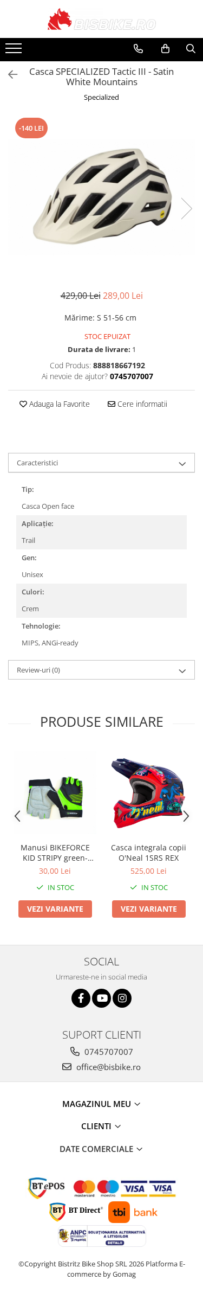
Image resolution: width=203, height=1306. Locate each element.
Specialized (101, 97)
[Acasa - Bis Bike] (102, 19)
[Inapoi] (8, 74)
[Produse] (14, 51)
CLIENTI (97, 1126)
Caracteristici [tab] (37, 463)
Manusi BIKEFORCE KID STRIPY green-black (55, 852)
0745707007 (107, 1051)
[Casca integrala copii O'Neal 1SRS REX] (148, 792)
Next (186, 208)
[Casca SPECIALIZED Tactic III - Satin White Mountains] (101, 197)
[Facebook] (80, 998)
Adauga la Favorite (58, 404)
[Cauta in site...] (191, 49)
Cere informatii (141, 404)
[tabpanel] (101, 197)
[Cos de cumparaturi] (165, 49)
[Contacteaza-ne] (138, 49)
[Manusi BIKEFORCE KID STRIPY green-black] (55, 792)
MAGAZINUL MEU (97, 1103)
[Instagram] (122, 998)
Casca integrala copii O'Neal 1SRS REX (148, 852)
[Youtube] (101, 998)
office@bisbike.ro (107, 1066)
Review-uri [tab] (38, 670)
